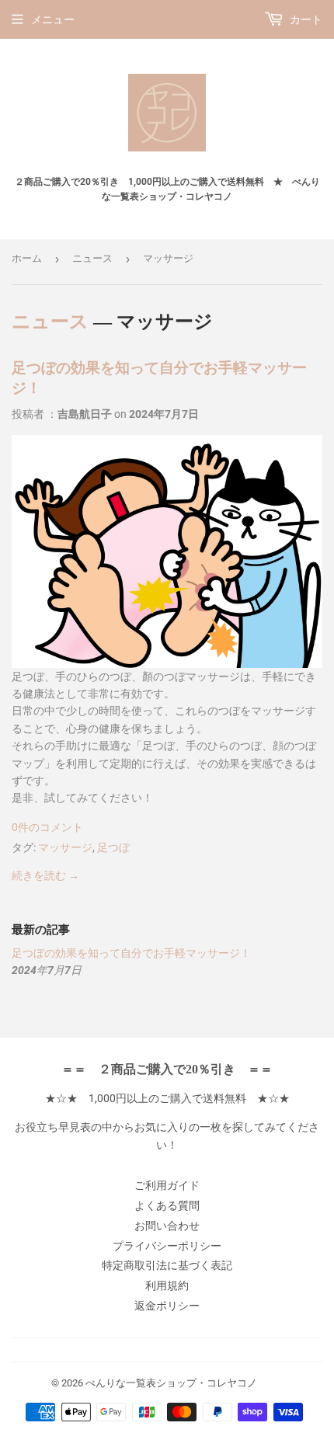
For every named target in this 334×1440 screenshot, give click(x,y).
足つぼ (113, 847)
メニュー (53, 19)
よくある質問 (167, 1205)
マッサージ (65, 847)
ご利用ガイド (167, 1185)
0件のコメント (47, 827)
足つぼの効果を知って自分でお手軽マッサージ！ (131, 953)
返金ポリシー (167, 1305)
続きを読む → (45, 875)
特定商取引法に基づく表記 (167, 1265)
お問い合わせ (167, 1225)
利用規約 (167, 1285)
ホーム (27, 258)
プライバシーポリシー (167, 1246)
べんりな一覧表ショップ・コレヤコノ (171, 1383)
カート (304, 19)
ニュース (92, 258)
